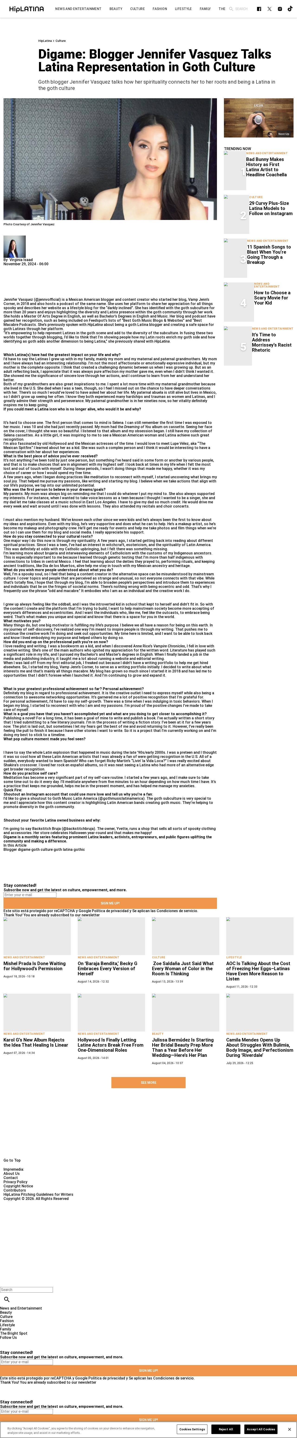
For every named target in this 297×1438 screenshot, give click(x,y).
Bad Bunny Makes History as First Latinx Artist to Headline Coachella (266, 167)
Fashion (7, 1321)
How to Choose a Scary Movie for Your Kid (272, 298)
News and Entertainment (267, 153)
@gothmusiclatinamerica (121, 798)
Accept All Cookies (261, 1429)
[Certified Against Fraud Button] (20, 1203)
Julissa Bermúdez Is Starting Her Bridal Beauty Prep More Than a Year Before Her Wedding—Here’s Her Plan (183, 1047)
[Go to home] (148, 1128)
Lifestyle (234, 957)
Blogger (10, 849)
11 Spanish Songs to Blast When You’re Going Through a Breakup (269, 254)
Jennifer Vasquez (18, 299)
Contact (10, 1178)
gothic (79, 849)
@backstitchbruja (78, 828)
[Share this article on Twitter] (32, 268)
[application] (259, 118)
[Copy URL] (14, 282)
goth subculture (195, 308)
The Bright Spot (13, 1333)
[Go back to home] (122, 1217)
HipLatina (45, 41)
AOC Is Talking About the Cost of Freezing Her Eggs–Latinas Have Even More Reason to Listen (258, 971)
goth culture (42, 849)
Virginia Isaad (21, 260)
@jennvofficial (47, 299)
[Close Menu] (5, 1282)
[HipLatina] (26, 9)
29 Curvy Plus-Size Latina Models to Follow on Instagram (271, 208)
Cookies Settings (192, 1429)
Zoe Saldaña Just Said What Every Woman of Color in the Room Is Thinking (183, 968)
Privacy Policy (15, 1182)
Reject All (226, 1429)
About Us (11, 1173)
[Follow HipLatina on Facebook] (259, 9)
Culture (60, 41)
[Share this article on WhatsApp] (9, 268)
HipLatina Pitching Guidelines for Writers (38, 1194)
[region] (148, 1430)
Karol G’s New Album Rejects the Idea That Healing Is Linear (35, 1042)
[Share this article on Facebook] (20, 268)
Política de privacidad (110, 911)
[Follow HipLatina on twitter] (269, 9)
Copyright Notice (18, 1186)
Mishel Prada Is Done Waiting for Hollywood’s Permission (34, 966)
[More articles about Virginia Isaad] (14, 237)
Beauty (158, 1033)
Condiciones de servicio (177, 911)
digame (24, 849)
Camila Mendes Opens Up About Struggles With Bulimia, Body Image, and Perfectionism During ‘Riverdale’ (259, 1047)
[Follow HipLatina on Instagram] (280, 9)
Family (5, 1329)
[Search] (231, 9)
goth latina (63, 849)
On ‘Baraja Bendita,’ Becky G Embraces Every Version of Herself (107, 968)
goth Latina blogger (145, 324)
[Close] (289, 1429)
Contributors (14, 1190)
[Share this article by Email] (43, 268)
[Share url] (8, 292)
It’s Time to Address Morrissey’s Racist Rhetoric (272, 342)
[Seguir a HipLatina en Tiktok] (290, 9)
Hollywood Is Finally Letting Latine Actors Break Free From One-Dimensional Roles (110, 1045)
